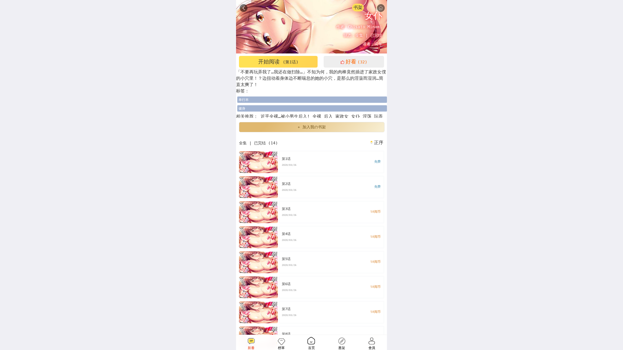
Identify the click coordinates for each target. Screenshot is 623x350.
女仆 (357, 116)
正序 (378, 142)
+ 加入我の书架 (312, 127)
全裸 (318, 116)
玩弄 (378, 116)
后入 (329, 116)
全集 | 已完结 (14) (258, 143)
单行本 (243, 100)
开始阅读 (278, 62)
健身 (241, 108)
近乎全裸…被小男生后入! (285, 116)
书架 (358, 7)
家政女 (343, 116)
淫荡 (368, 116)
